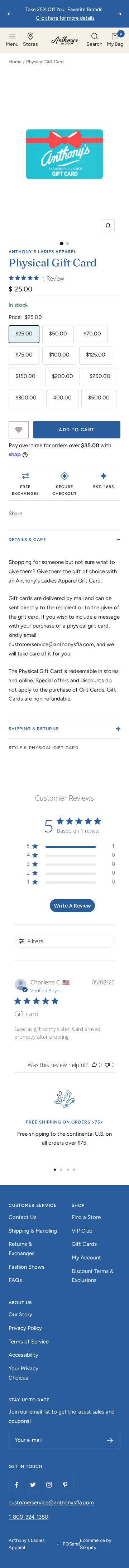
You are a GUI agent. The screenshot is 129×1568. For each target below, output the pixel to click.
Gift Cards (84, 1244)
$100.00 (59, 355)
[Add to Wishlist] (19, 429)
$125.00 (95, 355)
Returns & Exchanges (21, 1249)
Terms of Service (29, 1341)
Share (15, 513)
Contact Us (23, 1217)
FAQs (15, 1280)
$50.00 (58, 333)
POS (67, 1544)
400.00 (62, 397)
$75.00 (24, 355)
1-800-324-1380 (28, 1517)
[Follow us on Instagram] (49, 1485)
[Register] (110, 1440)
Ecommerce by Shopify (95, 1544)
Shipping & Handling (33, 1231)
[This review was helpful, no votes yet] (94, 1065)
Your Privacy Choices (23, 1373)
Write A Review (72, 905)
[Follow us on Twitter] (33, 1485)
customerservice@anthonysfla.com (51, 1502)
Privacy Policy (25, 1328)
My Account (86, 1257)
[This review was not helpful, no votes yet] (107, 1065)
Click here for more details (65, 18)
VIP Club (82, 1231)
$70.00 (92, 333)
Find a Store (86, 1217)
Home (15, 61)
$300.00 (26, 397)
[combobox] (94, 40)
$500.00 (99, 397)
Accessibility (23, 1355)
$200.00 (62, 376)
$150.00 (25, 376)
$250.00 (100, 376)
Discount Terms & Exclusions (93, 1276)
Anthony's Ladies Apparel (42, 251)
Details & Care (27, 539)
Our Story (20, 1314)
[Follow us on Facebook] (17, 1485)
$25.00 (24, 333)
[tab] (61, 243)
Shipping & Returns (34, 728)
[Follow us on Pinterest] (65, 1485)
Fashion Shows (26, 1267)
